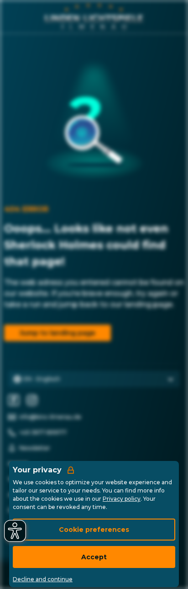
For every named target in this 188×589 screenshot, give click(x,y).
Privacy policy (122, 498)
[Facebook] (13, 400)
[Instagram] (31, 400)
